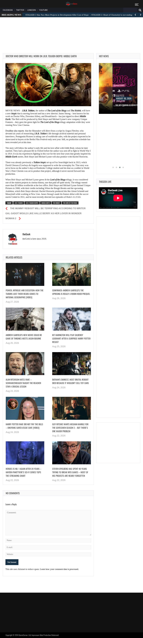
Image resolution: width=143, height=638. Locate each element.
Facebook (8, 10)
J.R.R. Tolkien (19, 203)
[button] (113, 167)
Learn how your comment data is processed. (59, 569)
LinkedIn (31, 10)
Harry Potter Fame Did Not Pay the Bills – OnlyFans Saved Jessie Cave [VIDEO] (24, 426)
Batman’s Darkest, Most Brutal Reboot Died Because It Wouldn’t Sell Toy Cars (70, 381)
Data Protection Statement (49, 635)
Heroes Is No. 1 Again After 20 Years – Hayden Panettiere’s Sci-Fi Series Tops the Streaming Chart (23, 472)
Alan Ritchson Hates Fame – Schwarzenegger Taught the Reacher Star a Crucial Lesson (23, 383)
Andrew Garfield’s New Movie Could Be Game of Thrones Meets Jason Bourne (24, 336)
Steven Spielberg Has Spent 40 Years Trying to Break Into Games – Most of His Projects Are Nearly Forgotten (70, 472)
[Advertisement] (71, 28)
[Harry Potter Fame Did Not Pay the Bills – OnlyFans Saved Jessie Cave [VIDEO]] (25, 408)
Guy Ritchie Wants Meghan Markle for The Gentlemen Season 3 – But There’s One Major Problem (70, 428)
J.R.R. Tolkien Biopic (32, 203)
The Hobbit (56, 203)
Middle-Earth (45, 203)
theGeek (26, 234)
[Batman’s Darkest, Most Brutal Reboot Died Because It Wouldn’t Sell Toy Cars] (71, 363)
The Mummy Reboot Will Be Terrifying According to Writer (48, 208)
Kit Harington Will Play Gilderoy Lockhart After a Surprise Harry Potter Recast (71, 338)
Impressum (35, 635)
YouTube (43, 10)
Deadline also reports (14, 131)
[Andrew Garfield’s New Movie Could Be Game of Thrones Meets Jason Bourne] (25, 319)
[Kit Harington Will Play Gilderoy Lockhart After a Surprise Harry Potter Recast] (71, 319)
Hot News (104, 56)
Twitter (20, 10)
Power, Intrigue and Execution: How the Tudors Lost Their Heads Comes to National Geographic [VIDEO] (24, 294)
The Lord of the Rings (70, 203)
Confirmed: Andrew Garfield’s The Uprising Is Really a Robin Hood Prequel (71, 292)
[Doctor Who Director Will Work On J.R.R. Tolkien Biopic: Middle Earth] (48, 84)
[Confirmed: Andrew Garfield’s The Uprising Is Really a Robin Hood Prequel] (71, 274)
